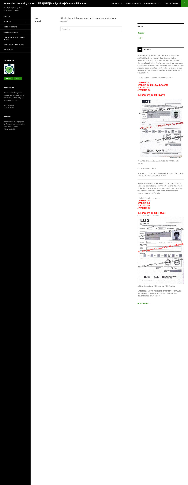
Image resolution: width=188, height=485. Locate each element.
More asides (144, 304)
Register (141, 33)
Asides (147, 49)
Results (7, 16)
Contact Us (8, 50)
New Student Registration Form (14, 38)
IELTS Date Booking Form (14, 44)
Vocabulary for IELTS (152, 3)
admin (163, 176)
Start (8, 78)
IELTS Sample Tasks (11, 32)
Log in (140, 38)
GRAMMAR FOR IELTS (133, 3)
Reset (18, 78)
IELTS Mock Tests (10, 27)
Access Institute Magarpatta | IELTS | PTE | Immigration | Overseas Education (45, 3)
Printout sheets (171, 3)
